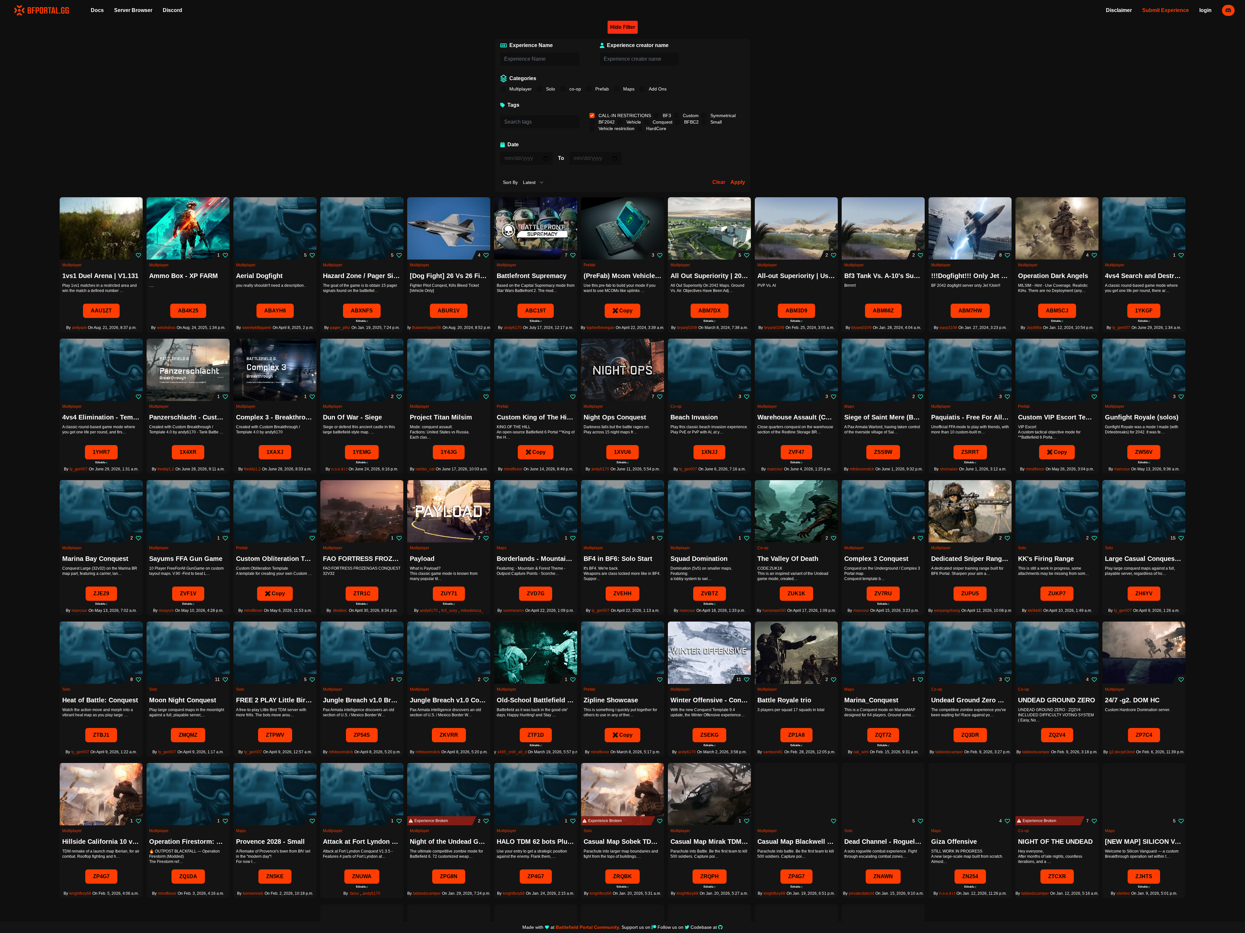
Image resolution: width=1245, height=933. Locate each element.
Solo (550, 88)
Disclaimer (1119, 10)
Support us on (636, 927)
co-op (574, 88)
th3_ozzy (449, 610)
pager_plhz (340, 327)
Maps (628, 88)
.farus (354, 893)
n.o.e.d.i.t (339, 469)
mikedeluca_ (472, 610)
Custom (690, 115)
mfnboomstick (862, 469)
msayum (166, 610)
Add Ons (657, 88)
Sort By (510, 182)
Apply (737, 182)
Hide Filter (622, 27)
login (1205, 10)
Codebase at (704, 927)
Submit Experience (1165, 10)
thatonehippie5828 (428, 327)
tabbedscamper (949, 752)
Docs (97, 10)
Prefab (601, 88)
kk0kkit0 (1035, 610)
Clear (718, 182)
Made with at (571, 927)
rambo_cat (425, 469)
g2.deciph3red (1122, 752)
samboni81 (773, 752)
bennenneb (253, 893)
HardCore (655, 128)
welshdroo (166, 327)
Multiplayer (520, 88)
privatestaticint (861, 893)
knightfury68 (80, 893)
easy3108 (948, 327)
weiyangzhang (947, 610)
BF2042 (606, 122)
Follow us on (670, 927)
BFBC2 (691, 122)
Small (715, 122)
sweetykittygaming (258, 327)
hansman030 (774, 610)
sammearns (513, 610)
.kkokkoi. (340, 610)
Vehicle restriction (615, 128)
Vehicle (633, 122)
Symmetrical (722, 115)
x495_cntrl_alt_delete (516, 752)
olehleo (1123, 893)
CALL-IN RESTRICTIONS (624, 115)
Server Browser (133, 10)
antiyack (79, 327)
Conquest (661, 122)
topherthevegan (600, 327)
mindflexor (513, 469)
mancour (775, 469)
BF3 (666, 115)
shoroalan (949, 469)
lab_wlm (861, 752)
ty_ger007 (1121, 327)
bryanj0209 (687, 327)
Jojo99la (1034, 327)
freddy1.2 (166, 469)
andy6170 (513, 327)
